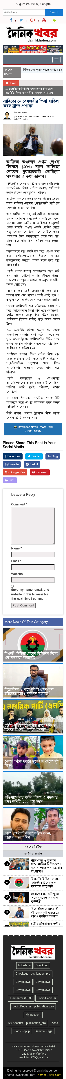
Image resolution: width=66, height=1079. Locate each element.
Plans (54, 1023)
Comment (19, 504)
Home (12, 83)
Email (16, 561)
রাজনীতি (10, 93)
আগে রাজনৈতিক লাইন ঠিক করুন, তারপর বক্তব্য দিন (28, 835)
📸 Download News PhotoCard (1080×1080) (33, 429)
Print (11, 480)
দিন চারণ (48, 89)
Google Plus (17, 472)
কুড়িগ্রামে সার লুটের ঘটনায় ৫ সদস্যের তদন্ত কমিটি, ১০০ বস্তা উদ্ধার (31, 799)
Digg (54, 456)
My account (33, 1015)
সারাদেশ (48, 93)
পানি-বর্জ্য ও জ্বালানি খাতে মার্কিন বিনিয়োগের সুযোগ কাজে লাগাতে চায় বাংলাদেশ (46, 865)
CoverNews (23, 982)
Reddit (33, 464)
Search (54, 12)
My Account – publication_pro (27, 1023)
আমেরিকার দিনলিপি (19, 89)
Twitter (35, 456)
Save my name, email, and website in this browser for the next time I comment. (30, 594)
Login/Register (46, 998)
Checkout (42, 965)
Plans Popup (22, 1031)
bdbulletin (24, 965)
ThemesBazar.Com (48, 1075)
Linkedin (13, 464)
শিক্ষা (18, 93)
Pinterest (41, 472)
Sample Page (43, 1031)
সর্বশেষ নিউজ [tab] (33, 847)
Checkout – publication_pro (33, 974)
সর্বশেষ (38, 93)
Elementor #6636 (21, 998)
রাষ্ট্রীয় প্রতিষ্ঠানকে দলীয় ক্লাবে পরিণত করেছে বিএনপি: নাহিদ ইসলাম (30, 727)
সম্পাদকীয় (28, 93)
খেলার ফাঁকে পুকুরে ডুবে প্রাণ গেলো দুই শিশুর (32, 763)
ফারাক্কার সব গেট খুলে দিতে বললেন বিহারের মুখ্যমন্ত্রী (45, 897)
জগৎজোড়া (36, 89)
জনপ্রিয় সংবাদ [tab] (33, 854)
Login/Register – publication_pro (33, 1006)
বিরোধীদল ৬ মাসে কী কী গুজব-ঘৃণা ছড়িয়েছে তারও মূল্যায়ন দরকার (29, 691)
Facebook (13, 456)
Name (16, 548)
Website (17, 574)
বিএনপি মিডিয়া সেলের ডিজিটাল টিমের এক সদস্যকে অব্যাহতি (31, 655)
